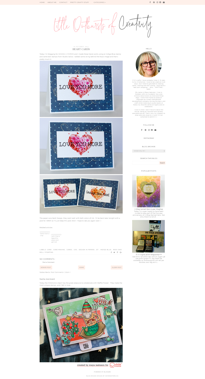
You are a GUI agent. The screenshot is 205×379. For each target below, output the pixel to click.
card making (59, 249)
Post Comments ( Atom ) (60, 272)
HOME (42, 2)
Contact (63, 2)
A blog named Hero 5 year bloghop (149, 209)
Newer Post (46, 267)
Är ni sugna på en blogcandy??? (149, 254)
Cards (70, 249)
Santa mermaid (47, 279)
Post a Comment (48, 262)
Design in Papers (87, 249)
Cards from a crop (44, 234)
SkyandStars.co (111, 376)
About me (52, 2)
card (49, 249)
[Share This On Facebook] (111, 252)
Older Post (116, 267)
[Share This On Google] (121, 252)
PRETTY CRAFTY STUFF (79, 2)
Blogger (107, 372)
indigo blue (106, 249)
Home (81, 267)
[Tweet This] (114, 252)
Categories (99, 2)
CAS (76, 249)
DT (97, 249)
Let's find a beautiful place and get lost (55, 239)
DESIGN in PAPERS (66, 54)
